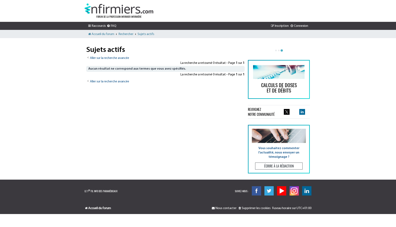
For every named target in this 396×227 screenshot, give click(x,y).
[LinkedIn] (306, 190)
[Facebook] (256, 190)
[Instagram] (294, 190)
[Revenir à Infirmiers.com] (119, 9)
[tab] (276, 50)
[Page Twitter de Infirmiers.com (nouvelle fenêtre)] (287, 112)
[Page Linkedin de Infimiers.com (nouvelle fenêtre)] (302, 112)
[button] (279, 149)
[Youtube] (281, 190)
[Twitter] (269, 190)
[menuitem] (111, 26)
